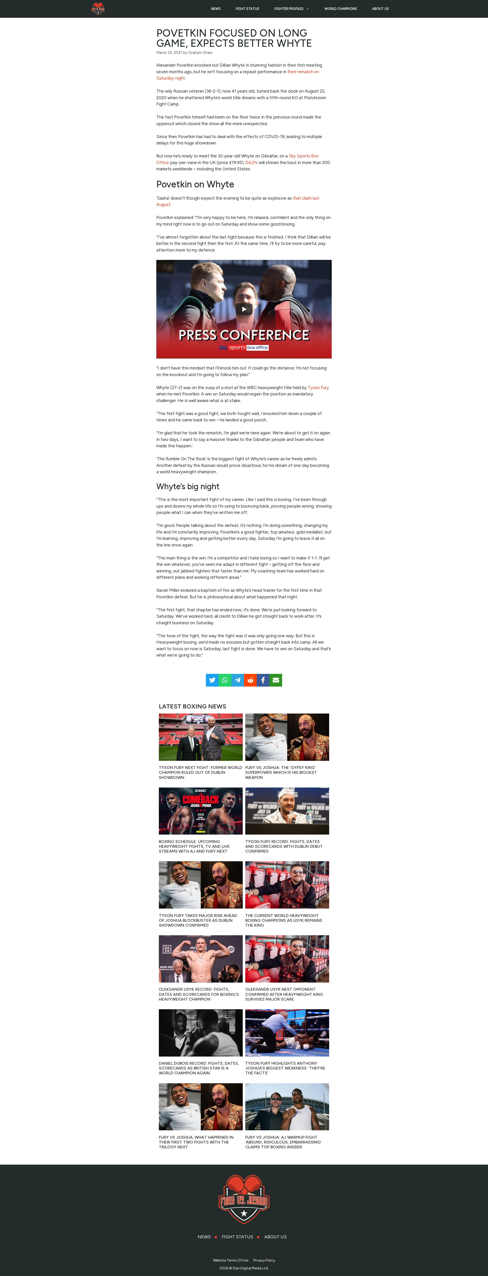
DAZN (251, 162)
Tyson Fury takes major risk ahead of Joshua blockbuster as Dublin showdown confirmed (198, 920)
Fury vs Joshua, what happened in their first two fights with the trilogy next (196, 1142)
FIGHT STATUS (247, 9)
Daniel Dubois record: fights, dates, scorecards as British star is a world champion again (199, 1068)
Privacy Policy (264, 1260)
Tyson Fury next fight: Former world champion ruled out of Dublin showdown (200, 772)
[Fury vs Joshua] (98, 9)
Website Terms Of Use (230, 1260)
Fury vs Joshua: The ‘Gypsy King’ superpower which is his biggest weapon (281, 772)
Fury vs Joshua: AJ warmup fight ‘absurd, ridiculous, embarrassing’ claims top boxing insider (283, 1142)
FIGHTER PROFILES (288, 9)
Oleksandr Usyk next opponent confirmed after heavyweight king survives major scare (284, 994)
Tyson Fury (318, 387)
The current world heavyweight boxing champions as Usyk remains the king (283, 920)
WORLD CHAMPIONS (341, 9)
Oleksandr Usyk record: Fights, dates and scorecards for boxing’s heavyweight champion (199, 994)
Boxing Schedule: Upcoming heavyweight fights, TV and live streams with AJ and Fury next (194, 846)
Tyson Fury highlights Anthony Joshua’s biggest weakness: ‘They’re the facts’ (285, 1068)
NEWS (216, 9)
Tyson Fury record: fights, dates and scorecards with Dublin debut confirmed (284, 846)
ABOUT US (380, 9)
